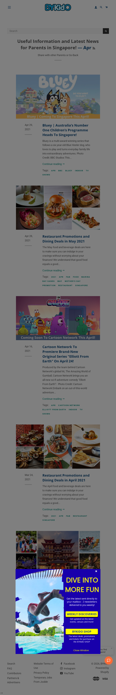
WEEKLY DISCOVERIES (82, 614)
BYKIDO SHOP (81, 631)
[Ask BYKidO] (109, 660)
